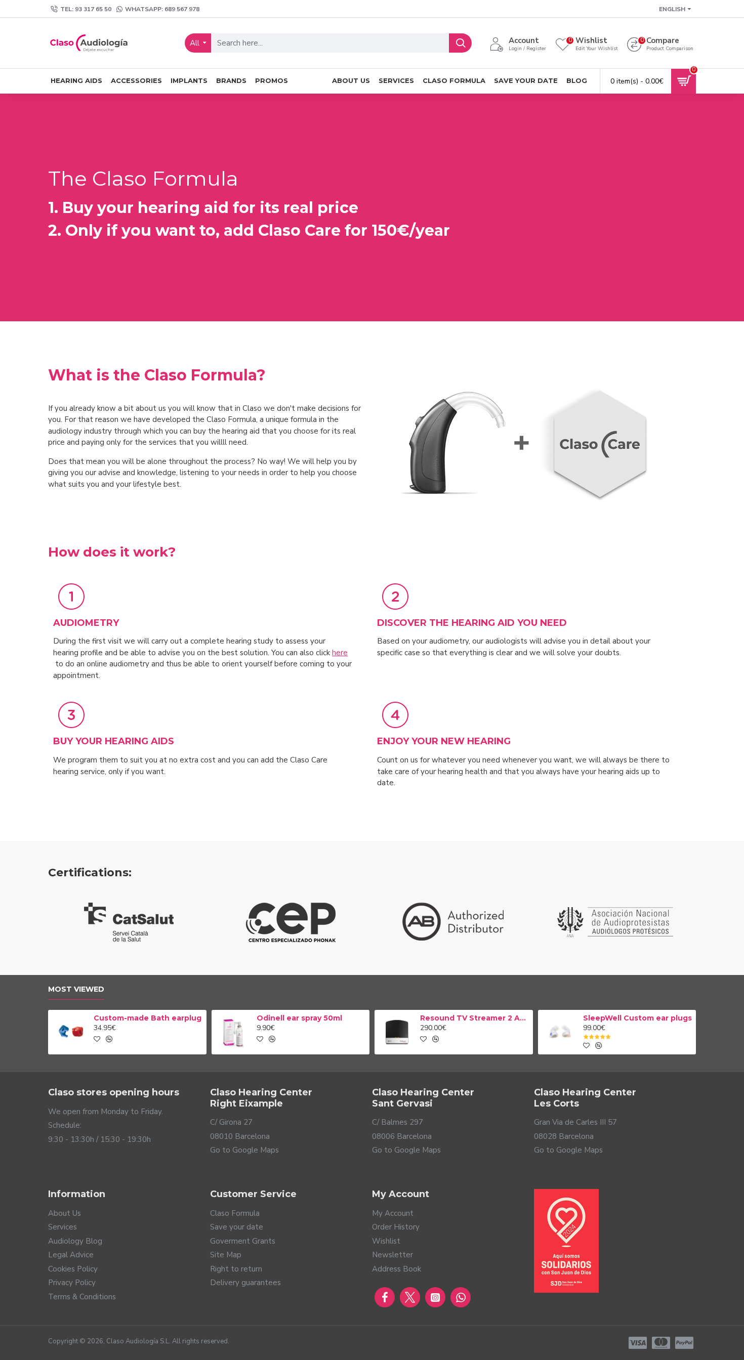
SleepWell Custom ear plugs (637, 1018)
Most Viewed (76, 989)
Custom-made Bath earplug (147, 1018)
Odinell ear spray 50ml (299, 1018)
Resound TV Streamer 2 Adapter (474, 1018)
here (340, 653)
